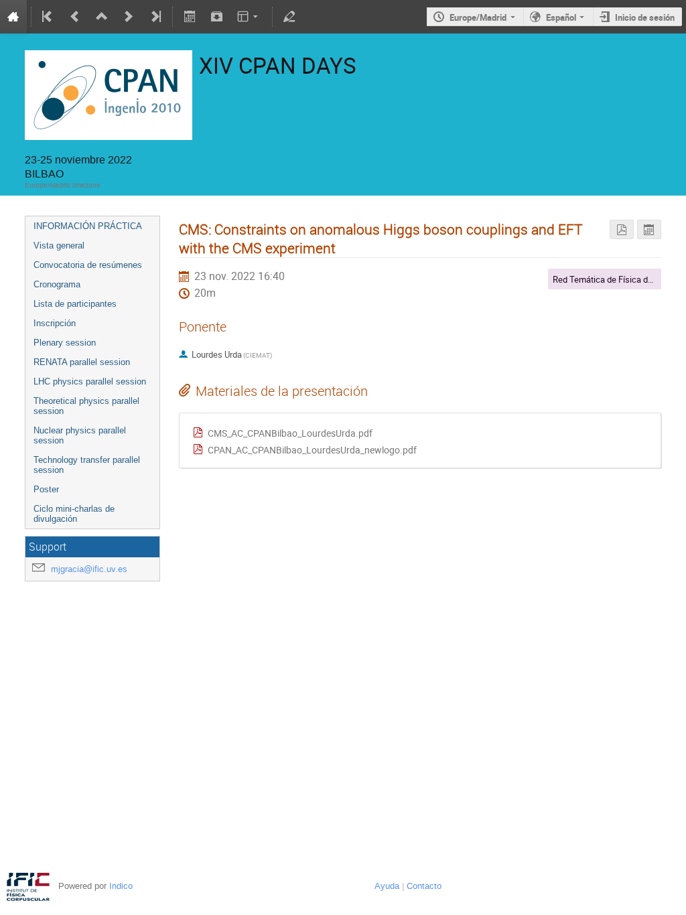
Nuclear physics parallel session (79, 435)
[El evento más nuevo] (154, 16)
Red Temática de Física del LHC (613, 279)
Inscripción (54, 323)
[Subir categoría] (101, 16)
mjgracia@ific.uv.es (89, 569)
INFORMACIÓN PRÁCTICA (87, 226)
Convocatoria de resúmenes (87, 265)
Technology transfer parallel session (86, 465)
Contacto (424, 886)
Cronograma (56, 284)
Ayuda (386, 886)
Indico (121, 886)
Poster (46, 489)
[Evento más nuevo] (128, 16)
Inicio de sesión (645, 17)
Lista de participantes (75, 304)
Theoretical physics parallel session (86, 406)
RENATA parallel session (81, 362)
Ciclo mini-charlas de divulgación (74, 514)
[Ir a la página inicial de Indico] (13, 16)
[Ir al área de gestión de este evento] (289, 16)
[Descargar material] (216, 16)
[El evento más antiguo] (48, 16)
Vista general (58, 245)
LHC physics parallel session (89, 381)
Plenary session (64, 343)
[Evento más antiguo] (75, 16)
